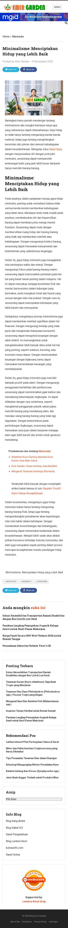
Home (5, 36)
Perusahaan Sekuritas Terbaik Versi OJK (26, 645)
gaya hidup (11, 581)
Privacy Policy (40, 921)
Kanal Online (13, 854)
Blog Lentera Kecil (16, 841)
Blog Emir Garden (38, 916)
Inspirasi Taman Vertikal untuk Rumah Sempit (31, 711)
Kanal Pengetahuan (17, 834)
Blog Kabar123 (14, 827)
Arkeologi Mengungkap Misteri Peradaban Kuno (32, 764)
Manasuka (18, 36)
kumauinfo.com (14, 847)
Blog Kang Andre (15, 821)
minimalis (26, 581)
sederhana (42, 581)
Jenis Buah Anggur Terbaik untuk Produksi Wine (32, 777)
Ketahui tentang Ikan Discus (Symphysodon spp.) (32, 771)
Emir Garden (22, 61)
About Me (15, 921)
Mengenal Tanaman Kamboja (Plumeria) (33, 471)
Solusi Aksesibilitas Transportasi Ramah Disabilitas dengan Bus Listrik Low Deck (33, 617)
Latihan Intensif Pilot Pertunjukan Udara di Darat (32, 742)
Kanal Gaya (55, 149)
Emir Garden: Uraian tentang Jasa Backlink (34, 466)
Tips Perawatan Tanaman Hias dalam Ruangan (31, 758)
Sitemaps (53, 921)
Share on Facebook (29, 70)
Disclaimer (27, 921)
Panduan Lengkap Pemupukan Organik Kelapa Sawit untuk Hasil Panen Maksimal (30, 627)
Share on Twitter (12, 70)
